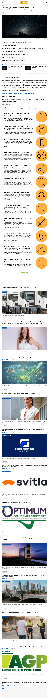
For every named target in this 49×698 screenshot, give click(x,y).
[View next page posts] (26, 73)
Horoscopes (7, 5)
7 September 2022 (35, 69)
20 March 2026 (12, 648)
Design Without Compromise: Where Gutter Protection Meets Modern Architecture (22, 646)
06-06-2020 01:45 (15, 12)
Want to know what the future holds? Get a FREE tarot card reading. (18, 93)
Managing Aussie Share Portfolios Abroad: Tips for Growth (16, 357)
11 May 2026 (12, 468)
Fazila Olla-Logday (5, 289)
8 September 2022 (11, 69)
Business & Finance (7, 398)
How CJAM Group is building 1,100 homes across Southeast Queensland (20, 612)
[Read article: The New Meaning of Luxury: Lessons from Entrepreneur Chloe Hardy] (24, 408)
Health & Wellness (7, 544)
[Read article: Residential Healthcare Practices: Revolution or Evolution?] (24, 517)
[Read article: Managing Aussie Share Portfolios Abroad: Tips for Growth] (24, 372)
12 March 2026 (12, 685)
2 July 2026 (12, 359)
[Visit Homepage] (24, 2)
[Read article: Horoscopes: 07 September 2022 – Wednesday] (28, 68)
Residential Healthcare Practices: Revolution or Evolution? (16, 502)
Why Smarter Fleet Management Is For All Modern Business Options (19, 287)
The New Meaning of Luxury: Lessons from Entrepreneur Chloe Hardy (19, 393)
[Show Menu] (2, 2)
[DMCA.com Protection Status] (24, 272)
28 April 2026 (12, 541)
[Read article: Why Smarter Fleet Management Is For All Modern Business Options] (24, 302)
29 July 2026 (12, 289)
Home (3, 5)
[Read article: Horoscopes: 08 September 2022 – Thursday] (4, 68)
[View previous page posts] (23, 73)
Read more (5, 317)
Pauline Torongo (5, 395)
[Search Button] (46, 2)
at (3, 362)
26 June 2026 (12, 432)
